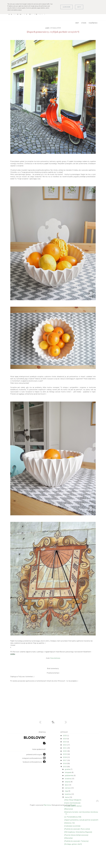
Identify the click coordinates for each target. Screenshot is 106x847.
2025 (65, 736)
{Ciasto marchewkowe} (72, 803)
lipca (66, 785)
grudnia (68, 769)
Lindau (12, 654)
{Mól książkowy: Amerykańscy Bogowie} (78, 832)
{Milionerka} (68, 838)
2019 (65, 754)
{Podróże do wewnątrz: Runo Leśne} (77, 829)
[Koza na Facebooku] (44, 762)
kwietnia (68, 794)
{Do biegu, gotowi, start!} (73, 844)
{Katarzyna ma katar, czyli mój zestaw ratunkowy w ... (81, 813)
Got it (79, 7)
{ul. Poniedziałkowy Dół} (72, 817)
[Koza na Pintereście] (44, 754)
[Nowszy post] (40, 723)
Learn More (66, 7)
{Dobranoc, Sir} (69, 823)
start (77, 23)
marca (67, 797)
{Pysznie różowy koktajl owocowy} (76, 835)
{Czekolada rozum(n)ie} (72, 826)
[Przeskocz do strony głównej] (53, 722)
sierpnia (68, 782)
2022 (65, 745)
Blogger (73, 805)
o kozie (83, 23)
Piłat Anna (47, 805)
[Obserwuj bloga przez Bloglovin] (35, 737)
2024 (65, 739)
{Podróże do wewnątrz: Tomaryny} (76, 841)
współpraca (93, 23)
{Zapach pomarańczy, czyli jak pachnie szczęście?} (81, 820)
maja (66, 791)
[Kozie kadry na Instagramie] (44, 758)
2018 (65, 757)
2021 (65, 748)
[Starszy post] (66, 723)
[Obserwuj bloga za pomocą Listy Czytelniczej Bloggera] (44, 743)
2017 (65, 760)
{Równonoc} (68, 809)
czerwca (68, 788)
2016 (65, 763)
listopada (68, 772)
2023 (65, 742)
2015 (65, 767)
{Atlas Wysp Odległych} (72, 800)
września (68, 779)
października (69, 775)
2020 (65, 751)
